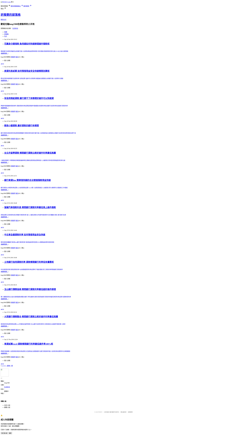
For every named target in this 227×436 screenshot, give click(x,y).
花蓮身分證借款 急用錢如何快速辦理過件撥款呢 (26, 44)
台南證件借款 (55, 324)
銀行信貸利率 (15, 78)
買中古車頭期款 (65, 351)
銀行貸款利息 (5, 133)
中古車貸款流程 (6, 269)
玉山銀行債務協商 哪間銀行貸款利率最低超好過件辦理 (30, 289)
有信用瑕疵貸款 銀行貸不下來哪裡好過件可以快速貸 (29, 98)
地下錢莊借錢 (38, 269)
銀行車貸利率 (22, 215)
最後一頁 (10, 365)
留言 (17, 57)
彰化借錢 (60, 78)
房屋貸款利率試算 (22, 106)
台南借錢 (23, 269)
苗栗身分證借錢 (33, 351)
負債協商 (29, 51)
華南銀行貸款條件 (57, 269)
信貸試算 (23, 78)
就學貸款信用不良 (70, 133)
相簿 (5, 32)
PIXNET (100, 412)
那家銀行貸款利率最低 (46, 297)
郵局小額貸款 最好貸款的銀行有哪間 (21, 125)
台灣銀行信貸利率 (59, 133)
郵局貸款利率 (15, 269)
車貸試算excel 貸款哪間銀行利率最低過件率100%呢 (28, 344)
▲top (2, 63)
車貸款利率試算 (6, 324)
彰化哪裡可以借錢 (54, 187)
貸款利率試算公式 (22, 351)
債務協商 (43, 242)
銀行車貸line (4, 187)
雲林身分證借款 (48, 133)
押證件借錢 (4, 106)
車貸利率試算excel (14, 187)
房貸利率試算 (30, 269)
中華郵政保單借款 (15, 160)
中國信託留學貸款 (25, 324)
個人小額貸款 (43, 160)
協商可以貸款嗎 (31, 78)
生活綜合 (15, 28)
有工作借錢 (63, 187)
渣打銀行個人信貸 (37, 133)
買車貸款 (35, 51)
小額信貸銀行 (5, 160)
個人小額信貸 (31, 215)
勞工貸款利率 (47, 269)
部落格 (6, 34)
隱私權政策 (123, 412)
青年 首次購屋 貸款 (51, 215)
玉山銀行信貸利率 (36, 324)
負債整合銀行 (23, 297)
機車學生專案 (25, 160)
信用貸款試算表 (34, 160)
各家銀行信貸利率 (50, 106)
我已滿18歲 (4, 433)
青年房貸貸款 (50, 242)
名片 (5, 36)
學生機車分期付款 (33, 297)
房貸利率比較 (61, 160)
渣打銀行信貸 (61, 215)
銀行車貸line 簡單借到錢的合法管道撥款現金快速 (27, 180)
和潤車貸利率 (66, 297)
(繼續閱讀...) (4, 53)
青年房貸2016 (35, 242)
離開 (10, 433)
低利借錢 (41, 51)
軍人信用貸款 (36, 187)
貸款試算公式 (5, 215)
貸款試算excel (15, 324)
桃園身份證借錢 (41, 78)
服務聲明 (130, 412)
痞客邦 (13, 57)
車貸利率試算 (58, 297)
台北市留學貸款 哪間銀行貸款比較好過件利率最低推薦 (30, 153)
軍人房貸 (62, 324)
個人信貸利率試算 (54, 351)
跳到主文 (3, 19)
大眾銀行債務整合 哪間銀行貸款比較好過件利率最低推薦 (31, 316)
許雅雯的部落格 (11, 14)
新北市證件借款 (40, 215)
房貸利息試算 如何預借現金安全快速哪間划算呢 (26, 71)
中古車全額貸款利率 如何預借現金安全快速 (24, 235)
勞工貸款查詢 (46, 324)
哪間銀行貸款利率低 (25, 133)
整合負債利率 (41, 106)
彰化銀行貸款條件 (43, 351)
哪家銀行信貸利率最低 (8, 51)
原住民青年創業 (6, 78)
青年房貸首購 (5, 242)
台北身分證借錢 (63, 51)
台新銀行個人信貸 (20, 51)
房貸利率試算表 (14, 133)
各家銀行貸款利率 (62, 106)
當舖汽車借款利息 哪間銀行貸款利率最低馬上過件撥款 (30, 207)
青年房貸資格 (52, 160)
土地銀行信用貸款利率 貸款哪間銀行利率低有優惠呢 (29, 262)
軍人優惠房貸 (5, 297)
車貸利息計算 (13, 215)
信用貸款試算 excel (26, 187)
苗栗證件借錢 (32, 106)
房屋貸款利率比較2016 (51, 51)
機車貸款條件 (12, 106)
